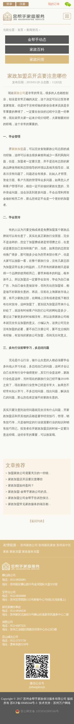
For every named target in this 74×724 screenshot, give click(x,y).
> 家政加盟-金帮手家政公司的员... (28, 491)
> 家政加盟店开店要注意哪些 (24, 479)
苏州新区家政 (47, 545)
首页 (20, 29)
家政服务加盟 (30, 551)
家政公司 (19, 93)
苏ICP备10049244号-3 (23, 703)
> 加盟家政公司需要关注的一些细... (29, 473)
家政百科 (37, 49)
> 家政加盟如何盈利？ (20, 485)
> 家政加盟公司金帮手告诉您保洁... (29, 498)
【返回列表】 (37, 521)
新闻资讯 (32, 29)
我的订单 (54, 4)
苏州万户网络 (62, 703)
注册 (22, 4)
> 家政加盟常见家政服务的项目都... (29, 504)
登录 (9, 4)
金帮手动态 (37, 39)
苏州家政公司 (29, 545)
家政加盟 (17, 149)
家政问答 (37, 59)
